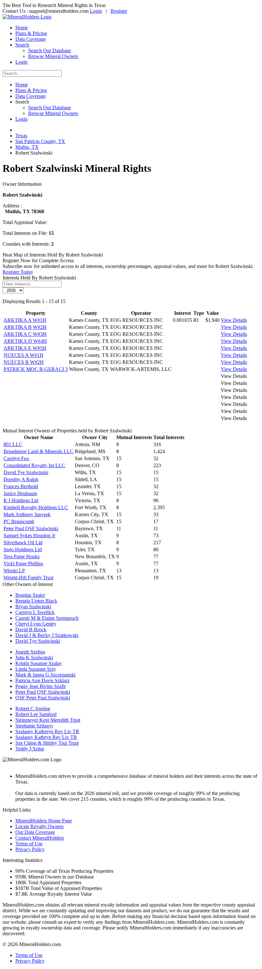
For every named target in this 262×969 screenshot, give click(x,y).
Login (96, 11)
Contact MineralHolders (39, 838)
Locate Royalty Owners (39, 826)
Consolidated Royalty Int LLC (34, 465)
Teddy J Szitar (29, 748)
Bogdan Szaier (30, 595)
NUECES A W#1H (23, 355)
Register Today (18, 272)
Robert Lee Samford (36, 714)
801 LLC (13, 444)
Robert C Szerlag (32, 708)
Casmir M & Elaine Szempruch (47, 618)
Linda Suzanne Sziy (35, 669)
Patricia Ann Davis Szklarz (42, 680)
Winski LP (14, 570)
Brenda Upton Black (36, 601)
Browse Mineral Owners (53, 56)
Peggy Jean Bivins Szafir (40, 686)
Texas (21, 135)
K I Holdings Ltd (21, 500)
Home (21, 27)
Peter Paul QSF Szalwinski (31, 528)
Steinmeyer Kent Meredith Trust (47, 720)
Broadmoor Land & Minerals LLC (38, 451)
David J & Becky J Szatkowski (46, 635)
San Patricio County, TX (40, 141)
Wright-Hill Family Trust (28, 577)
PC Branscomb (19, 521)
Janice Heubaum (20, 493)
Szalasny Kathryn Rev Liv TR (46, 737)
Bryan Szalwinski (33, 606)
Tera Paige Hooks (22, 556)
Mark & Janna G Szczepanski (45, 674)
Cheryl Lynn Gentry (35, 623)
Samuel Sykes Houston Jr (29, 535)
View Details (234, 320)
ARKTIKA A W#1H (25, 320)
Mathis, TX (27, 147)
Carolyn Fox (16, 458)
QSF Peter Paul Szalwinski (42, 697)
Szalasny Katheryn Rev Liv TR (47, 731)
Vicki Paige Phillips (23, 563)
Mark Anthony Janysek (27, 514)
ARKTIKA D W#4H (25, 341)
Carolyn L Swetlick (35, 612)
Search (22, 44)
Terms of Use (28, 843)
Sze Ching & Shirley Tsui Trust (47, 743)
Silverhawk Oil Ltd (23, 542)
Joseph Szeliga (30, 651)
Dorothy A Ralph (21, 479)
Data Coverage (30, 39)
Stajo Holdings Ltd (23, 549)
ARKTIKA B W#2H (25, 327)
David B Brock (30, 629)
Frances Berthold (21, 486)
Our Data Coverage (35, 832)
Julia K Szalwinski (34, 657)
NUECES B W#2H (24, 362)
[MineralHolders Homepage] (27, 16)
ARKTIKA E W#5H (25, 348)
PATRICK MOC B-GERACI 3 (36, 369)
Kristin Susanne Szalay (38, 663)
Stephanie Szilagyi (34, 725)
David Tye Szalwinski (26, 472)
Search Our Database (49, 50)
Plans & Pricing (31, 33)
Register (119, 11)
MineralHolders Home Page (43, 820)
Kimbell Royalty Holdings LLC (36, 507)
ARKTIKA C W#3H (25, 334)
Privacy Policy (30, 849)
